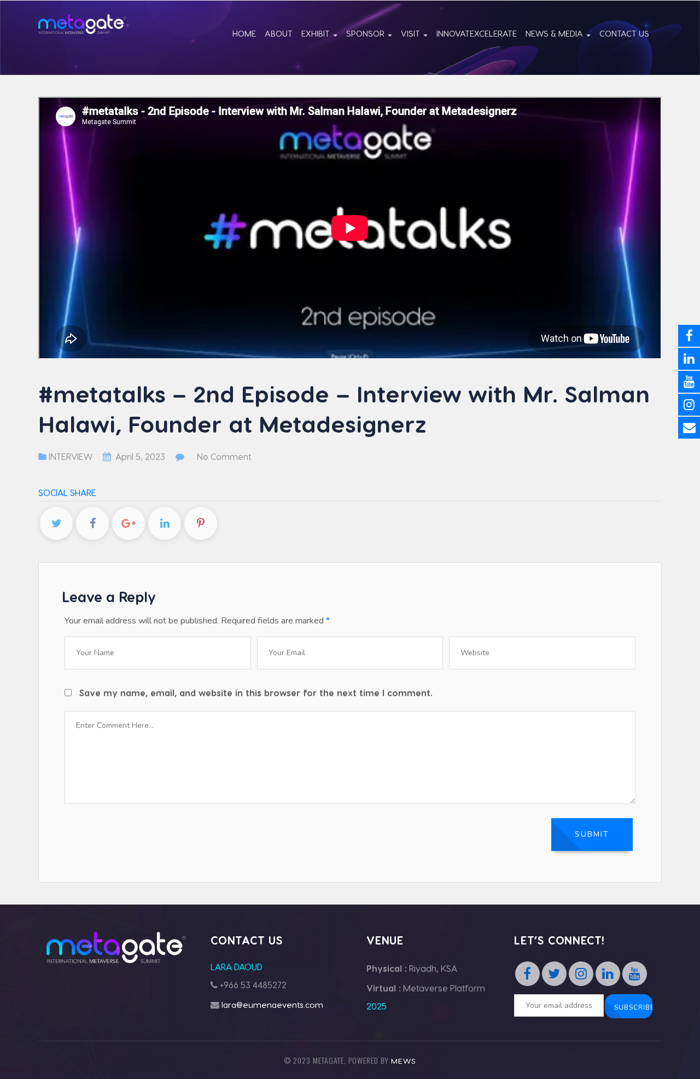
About (279, 33)
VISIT (411, 33)
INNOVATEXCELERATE (476, 33)
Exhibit (316, 33)
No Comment (224, 456)
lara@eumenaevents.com (272, 1005)
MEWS (403, 1060)
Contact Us (624, 33)
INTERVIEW (70, 456)
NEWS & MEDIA (555, 33)
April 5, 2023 (140, 456)
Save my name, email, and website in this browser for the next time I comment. (256, 692)
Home (244, 33)
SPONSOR (366, 33)
